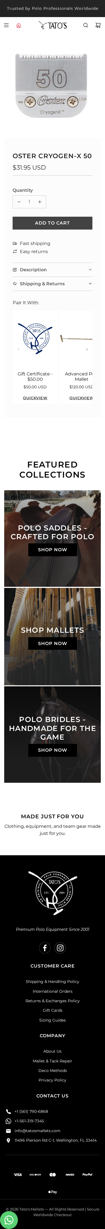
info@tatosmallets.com (37, 1130)
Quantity (23, 190)
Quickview (35, 398)
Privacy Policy (52, 1080)
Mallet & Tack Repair (52, 1061)
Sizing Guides (52, 1020)
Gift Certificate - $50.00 (35, 376)
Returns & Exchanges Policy (52, 1000)
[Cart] (98, 25)
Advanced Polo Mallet (82, 376)
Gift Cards (52, 1010)
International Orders (53, 991)
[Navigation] (6, 25)
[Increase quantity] (40, 202)
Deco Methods (52, 1070)
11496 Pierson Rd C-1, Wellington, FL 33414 (56, 1140)
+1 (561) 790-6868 (31, 1111)
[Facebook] (44, 948)
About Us (52, 1051)
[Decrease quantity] (19, 202)
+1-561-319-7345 (29, 1120)
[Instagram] (60, 948)
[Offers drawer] (18, 25)
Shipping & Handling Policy (52, 981)
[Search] (86, 25)
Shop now (52, 549)
